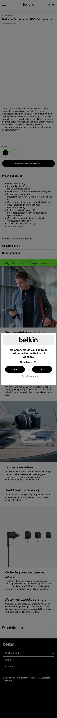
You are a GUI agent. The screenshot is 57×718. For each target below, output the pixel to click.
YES (15, 369)
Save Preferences (30, 376)
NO (42, 369)
